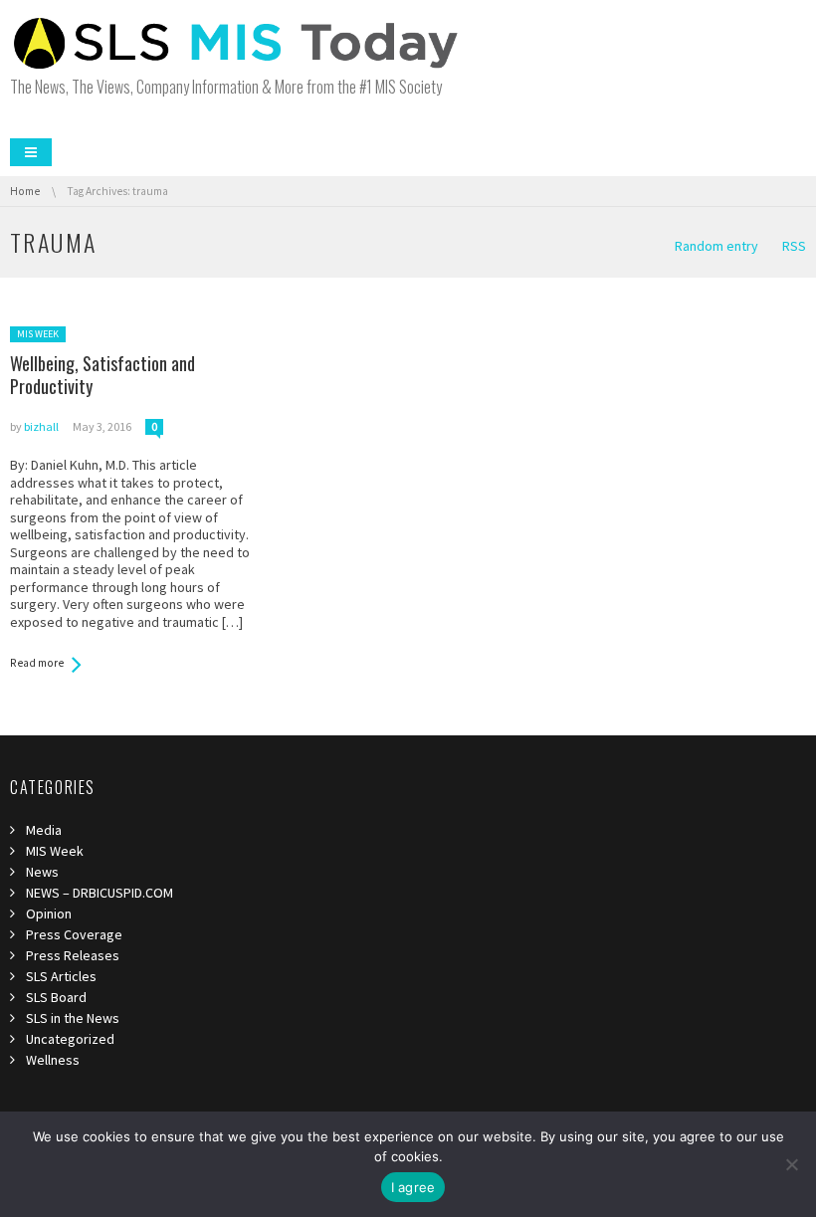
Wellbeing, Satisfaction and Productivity (102, 374)
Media (44, 830)
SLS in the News (72, 1018)
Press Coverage (74, 934)
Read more (37, 663)
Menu (31, 152)
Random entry (716, 246)
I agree (413, 1187)
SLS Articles (61, 976)
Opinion (49, 913)
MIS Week (38, 333)
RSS (794, 246)
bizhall (41, 426)
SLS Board (56, 997)
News (42, 872)
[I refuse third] (791, 1164)
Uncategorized (70, 1039)
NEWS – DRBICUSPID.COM (99, 893)
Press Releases (72, 955)
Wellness (53, 1060)
